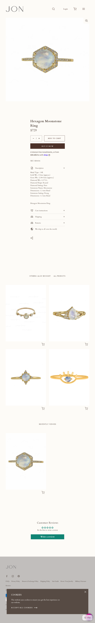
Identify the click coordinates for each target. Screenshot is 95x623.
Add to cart (54, 138)
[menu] (84, 9)
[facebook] (7, 576)
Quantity (33, 142)
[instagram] (13, 576)
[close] (53, 9)
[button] (86, 21)
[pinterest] (19, 576)
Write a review (47, 536)
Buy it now (48, 146)
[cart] (75, 9)
